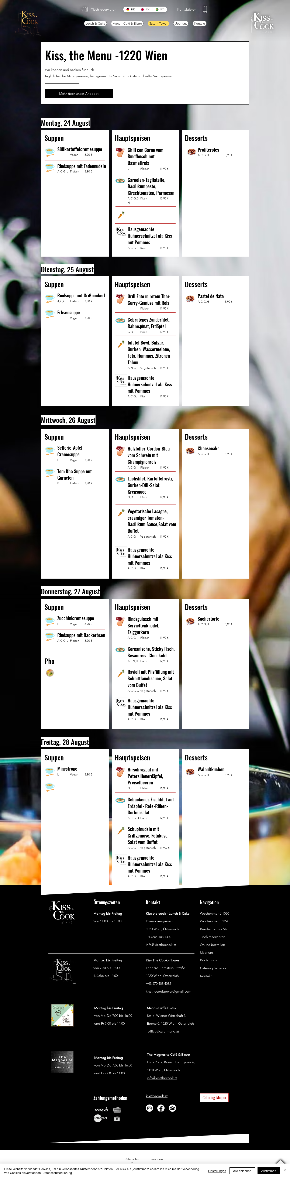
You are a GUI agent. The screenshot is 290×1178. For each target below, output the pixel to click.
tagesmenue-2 (104, 991)
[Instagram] (149, 1108)
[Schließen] (284, 1171)
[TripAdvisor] (172, 1108)
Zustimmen (268, 1171)
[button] (84, 9)
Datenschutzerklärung (57, 1173)
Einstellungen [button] (217, 1171)
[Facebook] (161, 1108)
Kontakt (206, 976)
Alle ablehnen (242, 1171)
